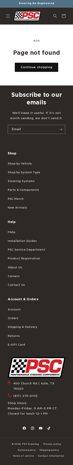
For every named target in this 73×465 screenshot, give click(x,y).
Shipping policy (49, 450)
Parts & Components (23, 190)
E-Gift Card (16, 344)
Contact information (51, 456)
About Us (15, 267)
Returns (14, 336)
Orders (13, 318)
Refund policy (27, 450)
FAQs (11, 232)
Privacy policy (52, 444)
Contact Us (16, 285)
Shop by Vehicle (20, 163)
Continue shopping (36, 67)
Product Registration (24, 258)
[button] (8, 16)
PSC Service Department (26, 249)
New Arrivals (17, 207)
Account (14, 309)
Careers (13, 276)
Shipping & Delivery (22, 327)
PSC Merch (16, 199)
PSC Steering (30, 444)
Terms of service (23, 456)
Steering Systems (21, 181)
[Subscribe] (60, 129)
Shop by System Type (24, 172)
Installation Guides (22, 241)
